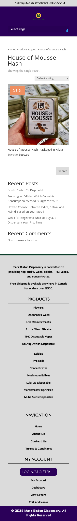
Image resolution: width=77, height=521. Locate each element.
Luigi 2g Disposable (38, 383)
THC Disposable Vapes (38, 337)
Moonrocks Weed (39, 315)
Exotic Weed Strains (39, 329)
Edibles (38, 354)
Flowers (39, 308)
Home (11, 49)
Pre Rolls (38, 361)
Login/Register (36, 472)
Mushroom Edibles (38, 376)
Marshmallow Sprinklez (38, 390)
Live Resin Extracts (38, 322)
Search (62, 171)
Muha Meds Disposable (38, 397)
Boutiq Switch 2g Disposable (26, 190)
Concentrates (38, 368)
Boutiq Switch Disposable (38, 344)
